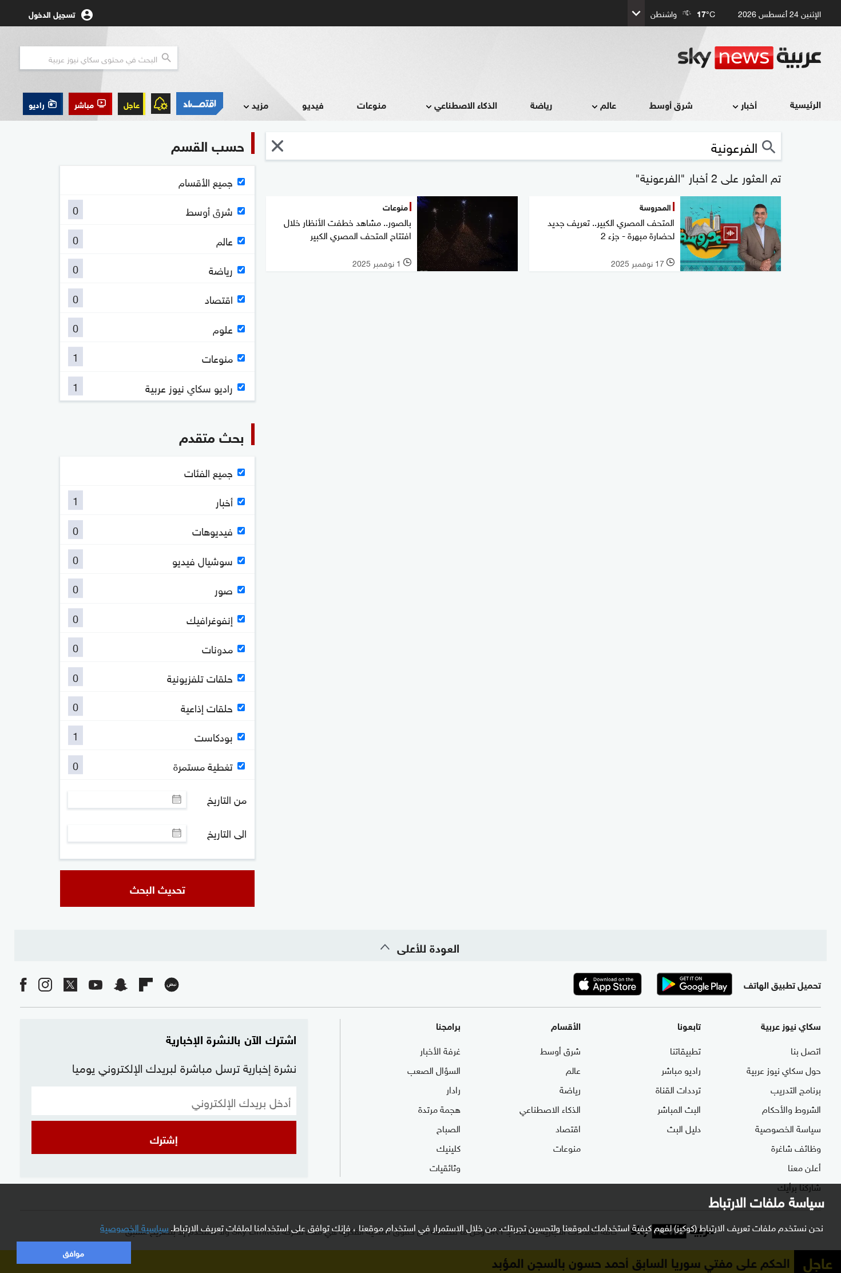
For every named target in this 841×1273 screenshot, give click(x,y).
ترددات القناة (678, 1089)
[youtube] (95, 983)
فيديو (313, 104)
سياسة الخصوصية (788, 1128)
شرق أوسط (671, 104)
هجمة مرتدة (439, 1108)
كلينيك (449, 1147)
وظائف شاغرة (796, 1147)
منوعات (371, 104)
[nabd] (171, 983)
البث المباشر (679, 1108)
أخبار (749, 104)
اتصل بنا (806, 1050)
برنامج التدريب (796, 1089)
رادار (453, 1089)
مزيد (260, 104)
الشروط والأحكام (791, 1108)
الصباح (449, 1128)
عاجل (132, 104)
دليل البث (684, 1128)
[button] (90, 104)
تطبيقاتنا (685, 1050)
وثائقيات (445, 1166)
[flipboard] (146, 983)
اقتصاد (568, 1128)
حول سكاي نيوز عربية (784, 1069)
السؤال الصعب (434, 1069)
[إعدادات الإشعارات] (160, 103)
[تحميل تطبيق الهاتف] (651, 984)
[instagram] (45, 983)
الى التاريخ (227, 833)
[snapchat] (121, 983)
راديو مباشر (681, 1069)
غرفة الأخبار (440, 1050)
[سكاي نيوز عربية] (749, 57)
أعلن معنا (804, 1166)
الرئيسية (805, 104)
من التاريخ (227, 799)
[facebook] (23, 983)
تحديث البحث (157, 888)
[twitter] (70, 983)
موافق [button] (73, 1252)
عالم (608, 104)
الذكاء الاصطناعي (465, 104)
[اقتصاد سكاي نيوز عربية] (199, 103)
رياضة (541, 104)
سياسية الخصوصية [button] (134, 1227)
